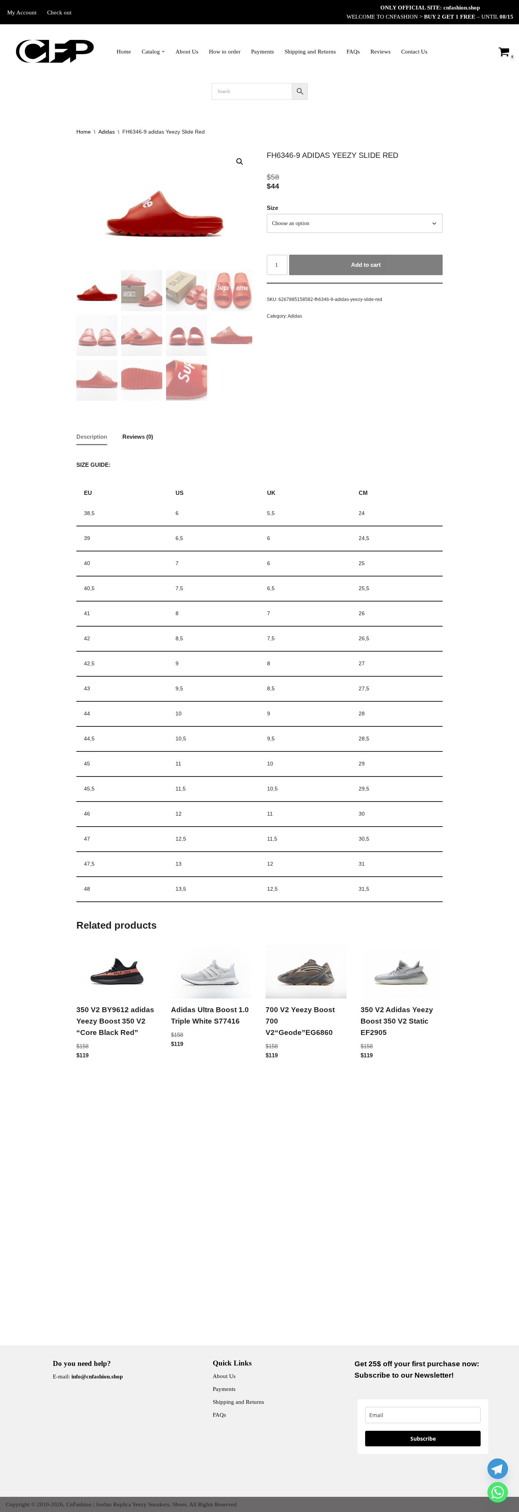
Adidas (106, 132)
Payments (262, 52)
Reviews (380, 52)
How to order (225, 52)
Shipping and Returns (310, 52)
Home (124, 52)
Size (272, 208)
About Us (187, 52)
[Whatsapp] (497, 1492)
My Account (21, 12)
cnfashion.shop (461, 8)
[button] (163, 51)
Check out (59, 12)
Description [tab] (91, 436)
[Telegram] (497, 1468)
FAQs (353, 52)
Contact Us (414, 52)
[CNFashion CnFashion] (55, 51)
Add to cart (366, 264)
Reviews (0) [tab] (137, 436)
